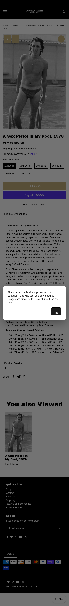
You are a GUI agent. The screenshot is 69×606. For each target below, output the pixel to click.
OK (56, 313)
